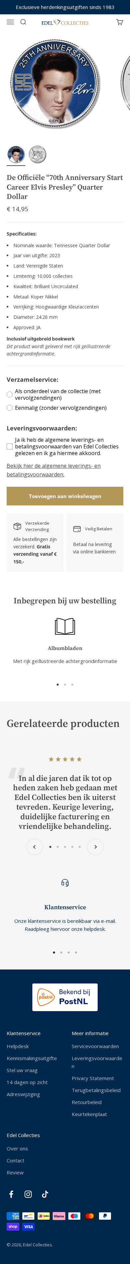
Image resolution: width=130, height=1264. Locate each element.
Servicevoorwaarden (95, 1046)
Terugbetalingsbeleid (96, 1090)
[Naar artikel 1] (16, 155)
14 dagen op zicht (27, 1082)
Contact (15, 1160)
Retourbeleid (87, 1102)
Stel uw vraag (22, 1070)
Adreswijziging (23, 1094)
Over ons (17, 1148)
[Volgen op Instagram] (28, 1194)
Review (15, 1172)
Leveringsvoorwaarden (97, 1062)
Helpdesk (18, 1046)
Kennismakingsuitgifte (32, 1058)
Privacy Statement (93, 1078)
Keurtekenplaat (89, 1114)
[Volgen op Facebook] (11, 1194)
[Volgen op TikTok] (45, 1194)
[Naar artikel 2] (37, 155)
